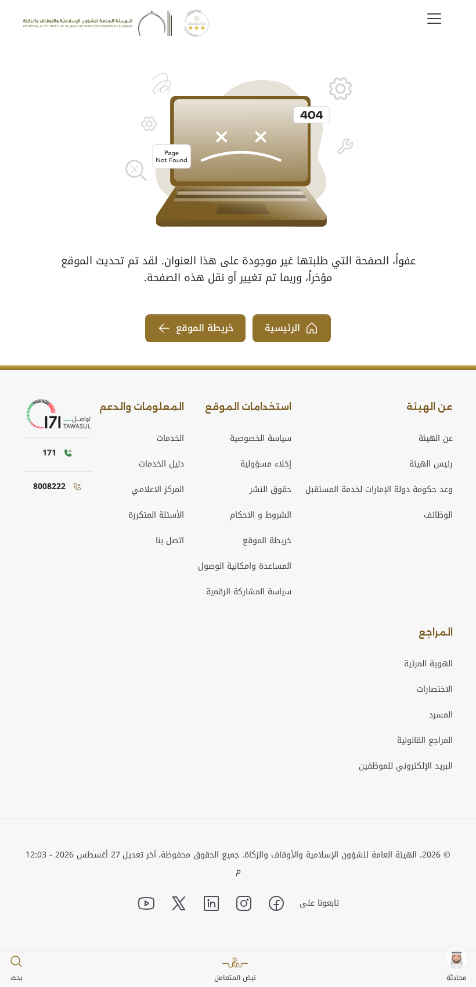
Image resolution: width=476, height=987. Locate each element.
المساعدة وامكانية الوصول (244, 566)
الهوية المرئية (428, 664)
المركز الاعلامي (157, 489)
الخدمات (170, 438)
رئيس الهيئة (431, 464)
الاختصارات (435, 689)
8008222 (49, 486)
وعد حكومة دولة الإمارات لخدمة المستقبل (379, 489)
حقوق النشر (270, 489)
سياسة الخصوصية (260, 438)
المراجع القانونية (425, 740)
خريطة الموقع (204, 328)
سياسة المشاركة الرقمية (248, 592)
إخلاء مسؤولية (265, 464)
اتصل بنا (170, 540)
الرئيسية (282, 328)
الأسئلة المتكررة (156, 515)
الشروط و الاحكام (260, 515)
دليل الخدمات (161, 464)
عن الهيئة (436, 438)
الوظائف (438, 515)
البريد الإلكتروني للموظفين (406, 766)
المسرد (441, 715)
